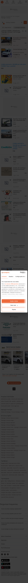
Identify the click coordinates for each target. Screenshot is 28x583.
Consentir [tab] (4, 276)
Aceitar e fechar (14, 301)
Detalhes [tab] (11, 276)
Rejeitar (14, 309)
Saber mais (13, 305)
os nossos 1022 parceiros (12, 284)
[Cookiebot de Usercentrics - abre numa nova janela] (20, 272)
